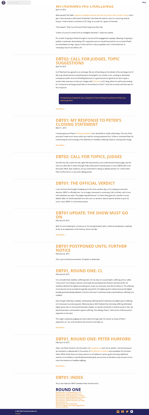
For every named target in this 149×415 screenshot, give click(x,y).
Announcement (62, 407)
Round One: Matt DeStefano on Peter (71, 397)
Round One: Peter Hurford (66, 404)
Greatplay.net (95, 348)
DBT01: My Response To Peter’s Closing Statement (88, 122)
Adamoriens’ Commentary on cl (68, 392)
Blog (144, 2)
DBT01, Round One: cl (79, 270)
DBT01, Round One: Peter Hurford (93, 339)
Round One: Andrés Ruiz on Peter (69, 399)
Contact (17, 413)
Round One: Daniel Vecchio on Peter (70, 400)
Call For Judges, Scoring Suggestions (70, 405)
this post (96, 81)
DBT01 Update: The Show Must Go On (92, 215)
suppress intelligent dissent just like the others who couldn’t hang (101, 15)
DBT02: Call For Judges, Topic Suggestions (88, 61)
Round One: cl (61, 402)
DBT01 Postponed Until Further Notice (91, 248)
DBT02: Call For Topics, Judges (89, 156)
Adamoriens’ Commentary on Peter (70, 396)
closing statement (84, 133)
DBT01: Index (69, 377)
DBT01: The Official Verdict (85, 183)
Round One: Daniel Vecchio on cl (69, 394)
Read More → (61, 109)
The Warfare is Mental (99, 351)
